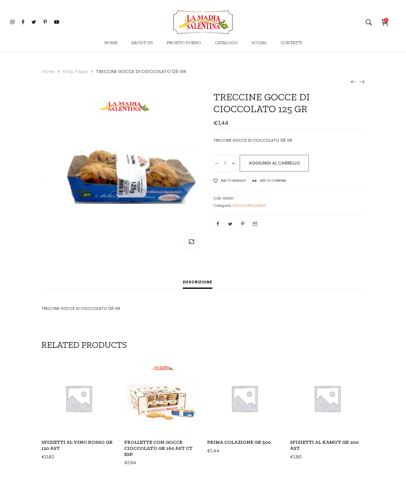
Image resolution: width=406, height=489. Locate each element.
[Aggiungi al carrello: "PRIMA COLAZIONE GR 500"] (222, 411)
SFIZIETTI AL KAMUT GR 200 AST (324, 445)
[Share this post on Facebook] (217, 224)
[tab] (197, 282)
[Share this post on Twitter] (230, 224)
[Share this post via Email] (255, 224)
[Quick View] (71, 411)
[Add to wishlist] (101, 411)
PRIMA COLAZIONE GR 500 (239, 442)
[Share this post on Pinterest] (242, 224)
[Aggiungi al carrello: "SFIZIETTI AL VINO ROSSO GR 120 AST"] (56, 411)
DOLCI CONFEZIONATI (249, 205)
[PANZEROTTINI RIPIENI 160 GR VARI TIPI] (353, 82)
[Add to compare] (86, 411)
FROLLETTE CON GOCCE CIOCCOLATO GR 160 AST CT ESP (158, 448)
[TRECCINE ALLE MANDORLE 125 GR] (362, 82)
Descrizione (197, 282)
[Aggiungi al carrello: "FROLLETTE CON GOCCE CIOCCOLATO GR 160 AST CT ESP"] (139, 411)
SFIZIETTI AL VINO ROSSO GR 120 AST (77, 445)
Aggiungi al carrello (274, 163)
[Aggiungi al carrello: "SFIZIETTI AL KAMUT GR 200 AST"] (305, 411)
